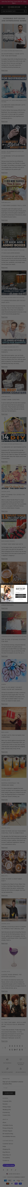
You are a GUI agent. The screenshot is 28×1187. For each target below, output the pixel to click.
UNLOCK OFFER (20, 594)
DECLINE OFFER (20, 596)
